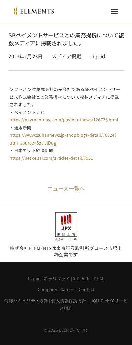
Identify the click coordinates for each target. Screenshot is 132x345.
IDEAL (98, 278)
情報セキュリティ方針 (26, 300)
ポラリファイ (57, 278)
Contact (86, 289)
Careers (67, 289)
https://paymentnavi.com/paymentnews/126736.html (63, 119)
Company (47, 289)
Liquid (34, 278)
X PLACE (81, 278)
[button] (114, 11)
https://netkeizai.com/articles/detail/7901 (51, 158)
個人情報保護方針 (68, 300)
